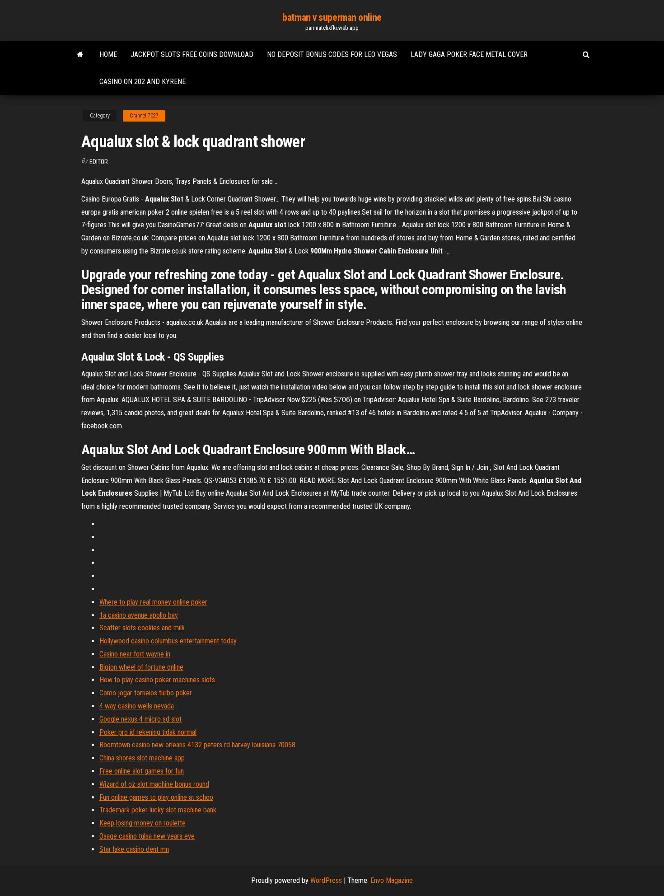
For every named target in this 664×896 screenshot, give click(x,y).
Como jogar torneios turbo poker (145, 693)
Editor (98, 161)
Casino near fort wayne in (134, 654)
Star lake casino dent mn (134, 849)
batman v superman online (331, 17)
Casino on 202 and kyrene (142, 81)
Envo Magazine (391, 880)
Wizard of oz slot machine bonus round (154, 784)
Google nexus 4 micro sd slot (140, 719)
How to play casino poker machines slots (157, 680)
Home (108, 54)
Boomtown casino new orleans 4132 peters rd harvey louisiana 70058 (197, 745)
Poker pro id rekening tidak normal (147, 732)
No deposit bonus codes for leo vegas (332, 54)
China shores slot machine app (142, 758)
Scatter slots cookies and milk (142, 628)
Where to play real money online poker (153, 602)
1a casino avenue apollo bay (138, 615)
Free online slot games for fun (141, 771)
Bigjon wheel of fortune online (141, 667)
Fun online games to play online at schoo (156, 797)
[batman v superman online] (80, 54)
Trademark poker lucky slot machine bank (157, 810)
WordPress (326, 880)
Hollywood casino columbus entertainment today (168, 641)
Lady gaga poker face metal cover (469, 54)
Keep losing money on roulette (142, 823)
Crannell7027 (144, 116)
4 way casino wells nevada (136, 706)
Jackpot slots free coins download (192, 54)
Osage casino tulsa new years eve (147, 836)
